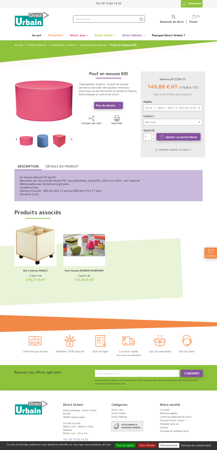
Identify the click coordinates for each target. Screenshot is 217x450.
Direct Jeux (118, 409)
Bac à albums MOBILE (35, 270)
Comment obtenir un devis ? (174, 149)
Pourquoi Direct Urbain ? (173, 420)
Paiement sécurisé (169, 423)
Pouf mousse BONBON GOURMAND (84, 270)
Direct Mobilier (119, 416)
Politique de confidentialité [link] (196, 445)
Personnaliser (169, 445)
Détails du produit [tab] (62, 166)
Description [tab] (28, 166)
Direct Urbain (119, 413)
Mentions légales (168, 413)
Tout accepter (125, 445)
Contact (164, 427)
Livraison (165, 409)
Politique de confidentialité (174, 431)
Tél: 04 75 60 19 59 (108, 3)
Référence (165, 79)
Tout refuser (147, 445)
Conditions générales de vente (175, 416)
